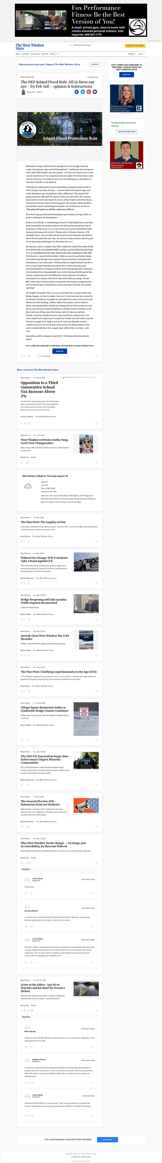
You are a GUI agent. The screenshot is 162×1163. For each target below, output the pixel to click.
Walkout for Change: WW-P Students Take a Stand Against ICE (44, 559)
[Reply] (29, 356)
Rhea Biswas (25, 536)
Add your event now (126, 132)
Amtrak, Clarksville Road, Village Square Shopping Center (43, 644)
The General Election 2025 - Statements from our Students (40, 803)
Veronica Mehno (27, 417)
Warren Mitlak (26, 614)
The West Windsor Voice (45, 417)
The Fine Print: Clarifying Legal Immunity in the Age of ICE (59, 671)
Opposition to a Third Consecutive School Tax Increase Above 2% (39, 389)
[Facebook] (76, 91)
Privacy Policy (86, 1161)
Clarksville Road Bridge (30, 607)
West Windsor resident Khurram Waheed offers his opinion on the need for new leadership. (56, 851)
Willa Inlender (30, 1032)
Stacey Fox (31, 92)
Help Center (86, 1157)
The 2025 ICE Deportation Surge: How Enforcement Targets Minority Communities (44, 759)
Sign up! (59, 351)
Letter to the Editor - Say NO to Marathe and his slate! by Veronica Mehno (43, 988)
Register (131, 54)
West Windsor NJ (27, 77)
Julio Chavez (37, 879)
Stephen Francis (39, 1060)
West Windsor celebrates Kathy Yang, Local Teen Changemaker (44, 441)
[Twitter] (83, 91)
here (71, 241)
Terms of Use (76, 1161)
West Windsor (25, 378)
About (52, 54)
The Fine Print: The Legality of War (43, 522)
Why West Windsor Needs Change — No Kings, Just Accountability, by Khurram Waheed (53, 844)
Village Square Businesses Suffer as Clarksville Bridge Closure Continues (44, 709)
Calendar (25, 54)
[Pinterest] (89, 91)
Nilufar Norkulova (27, 578)
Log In (140, 54)
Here (50, 229)
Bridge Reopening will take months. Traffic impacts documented (44, 601)
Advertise (45, 54)
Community (35, 54)
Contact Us (76, 1157)
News (18, 54)
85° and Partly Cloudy (82, 45)
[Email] (95, 91)
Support (95, 64)
